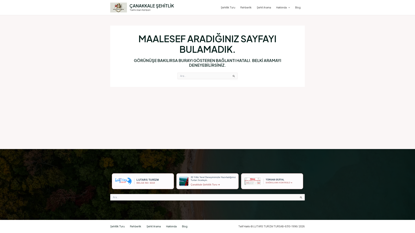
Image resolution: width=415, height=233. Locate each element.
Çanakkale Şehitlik (152, 5)
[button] (288, 7)
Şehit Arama (264, 7)
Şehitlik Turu (228, 7)
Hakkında (281, 7)
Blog (298, 7)
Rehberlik (246, 7)
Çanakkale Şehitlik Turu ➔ (205, 184)
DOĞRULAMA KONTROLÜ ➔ (279, 183)
